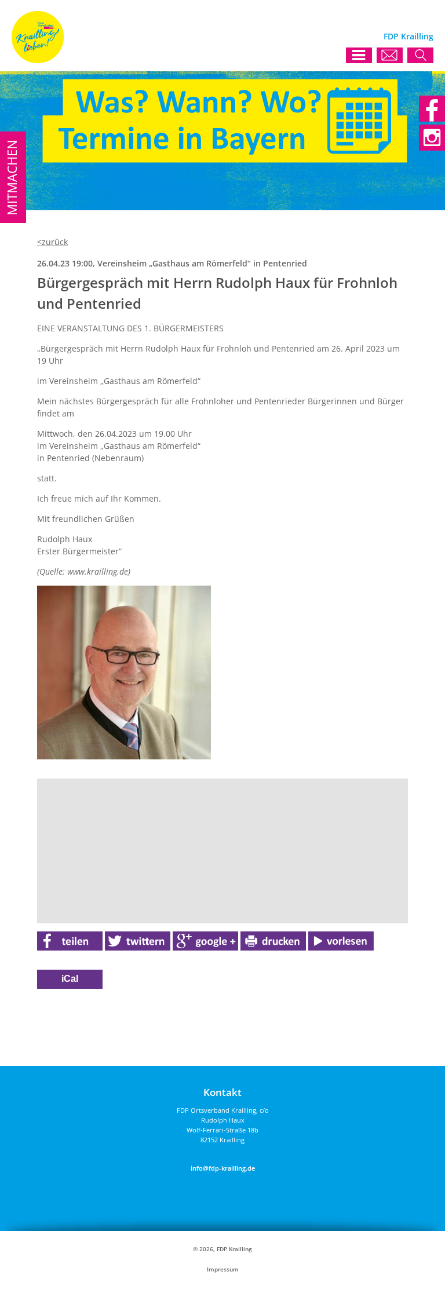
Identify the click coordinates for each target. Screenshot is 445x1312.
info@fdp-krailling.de (223, 1168)
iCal (69, 979)
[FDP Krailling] (38, 59)
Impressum (223, 1269)
